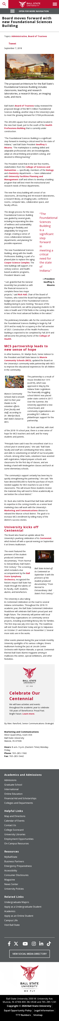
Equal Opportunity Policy (18, 1010)
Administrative (19, 36)
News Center (11, 884)
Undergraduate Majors (16, 902)
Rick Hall (22, 294)
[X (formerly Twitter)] (16, 944)
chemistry (13, 173)
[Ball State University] (29, 979)
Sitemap (38, 1015)
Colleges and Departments (18, 802)
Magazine (9, 879)
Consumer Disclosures (16, 875)
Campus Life (11, 920)
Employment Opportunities (19, 838)
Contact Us (10, 825)
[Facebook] (9, 944)
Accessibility (10, 870)
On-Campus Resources (16, 843)
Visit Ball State (12, 924)
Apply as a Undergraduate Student (22, 906)
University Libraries (14, 834)
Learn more (28, 713)
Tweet (12, 43)
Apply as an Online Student (18, 915)
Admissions (10, 780)
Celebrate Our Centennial (24, 695)
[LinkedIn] (41, 944)
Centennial (45, 538)
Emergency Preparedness (18, 866)
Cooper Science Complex (17, 262)
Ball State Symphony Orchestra (17, 576)
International (11, 789)
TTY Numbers (23, 1015)
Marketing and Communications (21, 510)
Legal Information (44, 1010)
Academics (9, 911)
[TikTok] (49, 944)
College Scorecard (13, 829)
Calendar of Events (14, 820)
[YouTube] (25, 944)
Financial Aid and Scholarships (20, 798)
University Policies (14, 888)
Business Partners (14, 861)
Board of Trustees (37, 36)
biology (50, 170)
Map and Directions (14, 816)
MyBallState (10, 856)
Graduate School (13, 784)
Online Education (13, 793)
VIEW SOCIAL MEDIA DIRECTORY (29, 953)
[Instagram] (34, 944)
